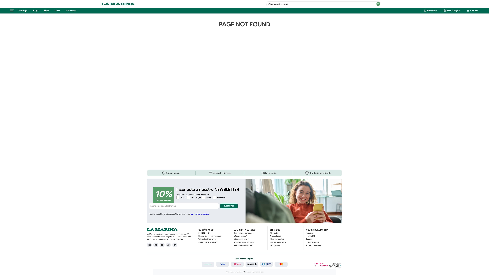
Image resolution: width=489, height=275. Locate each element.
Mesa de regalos (453, 11)
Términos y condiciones (253, 272)
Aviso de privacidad (234, 272)
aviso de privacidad (200, 214)
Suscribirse (229, 206)
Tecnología (22, 11)
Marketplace (71, 11)
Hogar (35, 11)
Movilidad (221, 197)
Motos (57, 11)
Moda (46, 11)
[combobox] (323, 4)
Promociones (432, 11)
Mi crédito (474, 11)
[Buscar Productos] (378, 4)
